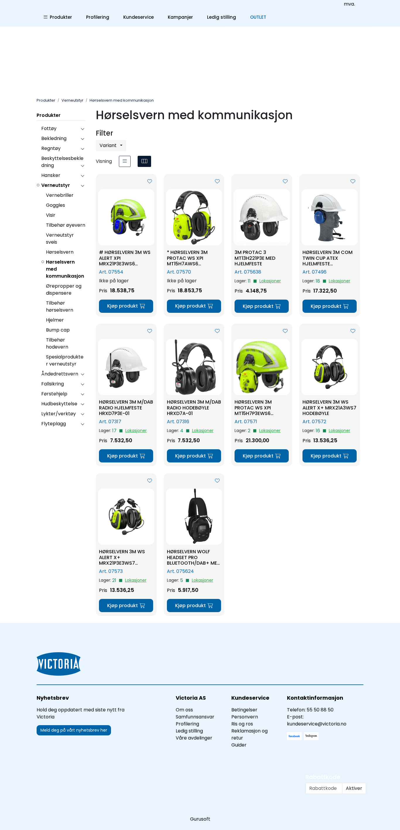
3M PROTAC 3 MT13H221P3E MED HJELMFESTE (255, 258)
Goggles (55, 205)
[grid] (144, 161)
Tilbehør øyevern (65, 225)
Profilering (97, 17)
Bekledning (53, 138)
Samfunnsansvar (195, 716)
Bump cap (58, 330)
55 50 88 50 (320, 709)
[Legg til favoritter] (149, 181)
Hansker (50, 175)
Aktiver (354, 788)
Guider (239, 745)
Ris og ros (242, 723)
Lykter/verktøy (58, 413)
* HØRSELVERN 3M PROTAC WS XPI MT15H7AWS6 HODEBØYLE (187, 258)
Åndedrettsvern (59, 373)
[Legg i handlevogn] (126, 306)
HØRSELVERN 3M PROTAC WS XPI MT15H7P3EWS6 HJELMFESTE (253, 407)
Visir (50, 215)
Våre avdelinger (194, 738)
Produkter (59, 17)
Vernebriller (59, 195)
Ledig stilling (221, 17)
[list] (125, 161)
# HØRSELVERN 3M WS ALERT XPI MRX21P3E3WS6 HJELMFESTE (125, 258)
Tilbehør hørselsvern (59, 306)
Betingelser (244, 709)
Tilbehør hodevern (57, 343)
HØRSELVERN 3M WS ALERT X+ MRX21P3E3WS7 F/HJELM (122, 557)
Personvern (244, 716)
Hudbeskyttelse (59, 403)
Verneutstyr (55, 185)
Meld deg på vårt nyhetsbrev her (73, 730)
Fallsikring (52, 383)
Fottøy (49, 128)
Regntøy (51, 148)
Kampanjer (180, 17)
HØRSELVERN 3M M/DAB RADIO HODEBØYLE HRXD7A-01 (194, 407)
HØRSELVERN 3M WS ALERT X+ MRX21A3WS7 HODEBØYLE (329, 407)
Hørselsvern (59, 252)
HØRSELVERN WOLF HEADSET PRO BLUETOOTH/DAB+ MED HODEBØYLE (193, 557)
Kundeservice (138, 17)
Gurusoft (200, 819)
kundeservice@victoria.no (316, 723)
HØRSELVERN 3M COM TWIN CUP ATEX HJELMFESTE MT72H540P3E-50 (327, 258)
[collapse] (82, 128)
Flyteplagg (53, 423)
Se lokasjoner (270, 281)
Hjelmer (55, 320)
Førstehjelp (54, 393)
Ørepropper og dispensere (63, 289)
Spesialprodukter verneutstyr (64, 360)
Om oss (184, 709)
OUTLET (258, 17)
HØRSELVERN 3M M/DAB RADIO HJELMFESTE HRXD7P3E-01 (126, 407)
